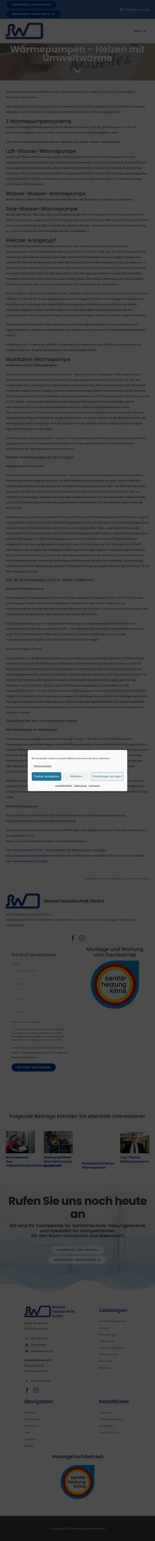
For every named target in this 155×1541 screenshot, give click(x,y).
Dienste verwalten (42, 765)
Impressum (94, 785)
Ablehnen (76, 776)
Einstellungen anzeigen (107, 776)
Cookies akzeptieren (46, 776)
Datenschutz (80, 785)
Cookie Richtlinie (63, 785)
